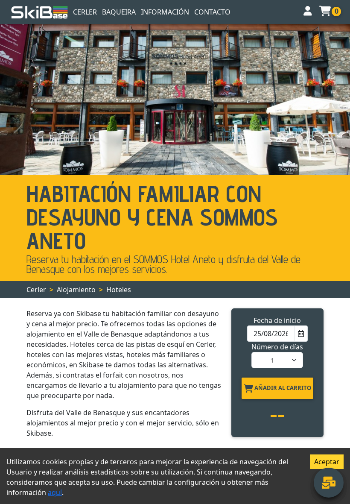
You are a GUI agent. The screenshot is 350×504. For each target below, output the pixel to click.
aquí (55, 492)
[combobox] (271, 333)
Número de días (277, 347)
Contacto (212, 12)
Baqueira (119, 12)
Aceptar (326, 461)
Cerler (85, 12)
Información (165, 12)
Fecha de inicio (277, 320)
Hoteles (118, 289)
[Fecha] (300, 333)
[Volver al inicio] (39, 12)
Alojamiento (76, 289)
